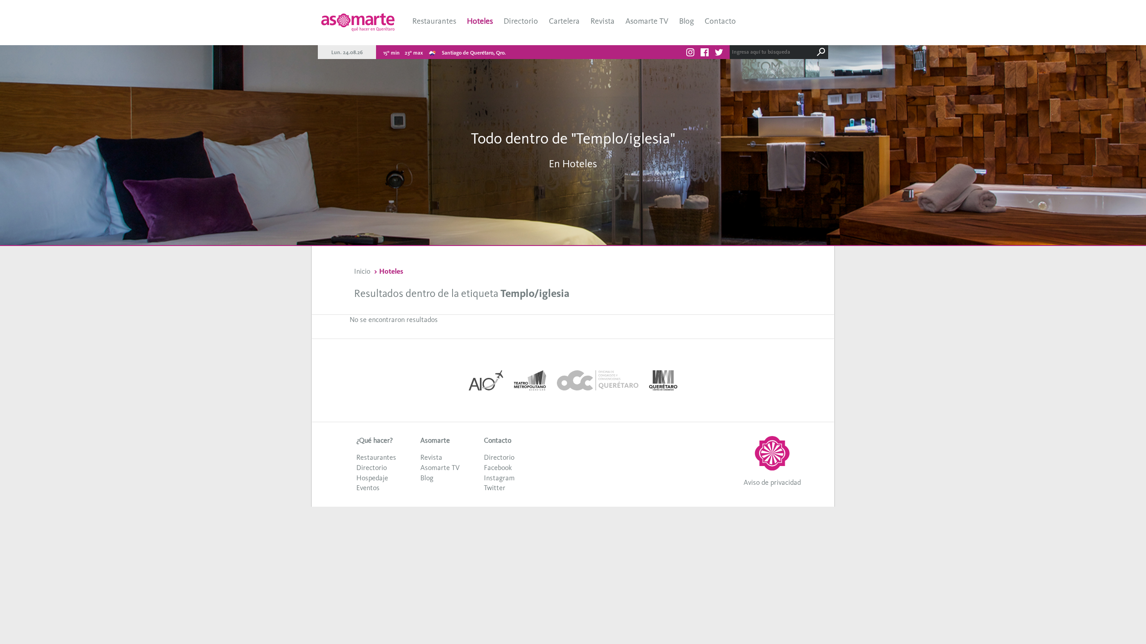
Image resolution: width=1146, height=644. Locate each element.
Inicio (362, 271)
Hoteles (480, 21)
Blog (686, 21)
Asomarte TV (646, 21)
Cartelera (564, 21)
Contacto (720, 21)
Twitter (494, 487)
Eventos (368, 487)
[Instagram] (690, 54)
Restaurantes (434, 21)
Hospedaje (372, 478)
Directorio (521, 21)
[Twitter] (719, 54)
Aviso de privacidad (772, 482)
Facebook (498, 467)
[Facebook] (705, 54)
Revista (602, 21)
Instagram (499, 478)
